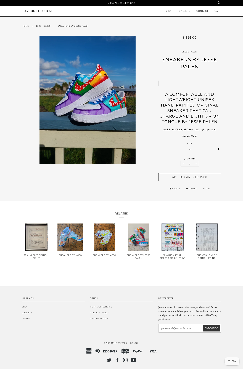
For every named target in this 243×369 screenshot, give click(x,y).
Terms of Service (101, 307)
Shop (169, 11)
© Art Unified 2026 (115, 343)
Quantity (190, 158)
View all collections (121, 3)
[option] (87, 100)
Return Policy (99, 318)
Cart (217, 11)
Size (189, 143)
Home (25, 26)
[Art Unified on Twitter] (109, 361)
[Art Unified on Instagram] (125, 361)
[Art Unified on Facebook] (117, 361)
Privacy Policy (99, 312)
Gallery (184, 11)
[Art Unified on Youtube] (133, 361)
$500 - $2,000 (43, 26)
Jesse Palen (189, 52)
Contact (202, 11)
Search (134, 343)
